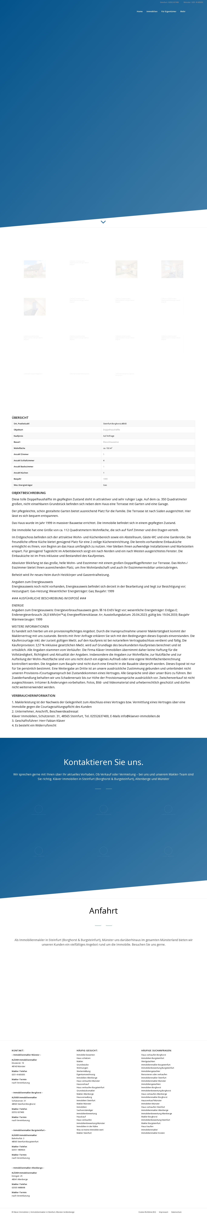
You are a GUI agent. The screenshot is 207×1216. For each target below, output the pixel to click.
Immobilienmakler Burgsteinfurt (155, 1064)
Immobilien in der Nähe (87, 1126)
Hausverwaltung (84, 1097)
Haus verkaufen (84, 1119)
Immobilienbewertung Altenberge (156, 1113)
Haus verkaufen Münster (88, 1081)
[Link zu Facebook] (196, 11)
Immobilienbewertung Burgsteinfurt (157, 1067)
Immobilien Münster (150, 1103)
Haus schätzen (83, 1058)
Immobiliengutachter (150, 1071)
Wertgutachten (148, 1061)
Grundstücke (83, 1064)
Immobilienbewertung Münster (91, 1123)
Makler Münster (84, 1103)
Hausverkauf (83, 1084)
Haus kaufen (147, 1126)
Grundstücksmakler (86, 1090)
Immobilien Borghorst (151, 1087)
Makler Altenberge (85, 1094)
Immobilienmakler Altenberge (154, 1110)
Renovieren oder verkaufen (154, 1074)
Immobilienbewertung (87, 1113)
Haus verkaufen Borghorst (153, 1054)
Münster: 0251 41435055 (193, 2)
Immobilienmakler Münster (153, 1081)
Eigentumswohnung (86, 1074)
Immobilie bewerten (86, 1054)
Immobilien (82, 1107)
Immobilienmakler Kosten (153, 1133)
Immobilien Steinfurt (86, 1100)
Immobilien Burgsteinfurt (152, 1058)
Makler (80, 1061)
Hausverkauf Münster (151, 1100)
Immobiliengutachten (151, 1084)
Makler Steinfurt (84, 1133)
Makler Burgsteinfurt (150, 1123)
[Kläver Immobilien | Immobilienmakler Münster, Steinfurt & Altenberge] (27, 11)
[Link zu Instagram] (200, 11)
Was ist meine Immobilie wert (90, 1129)
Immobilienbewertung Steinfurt (155, 1119)
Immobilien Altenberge (87, 1077)
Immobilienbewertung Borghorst (156, 1090)
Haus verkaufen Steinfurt (153, 1107)
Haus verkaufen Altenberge (154, 1094)
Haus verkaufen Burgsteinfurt (90, 1087)
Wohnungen (82, 1067)
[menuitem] (140, 11)
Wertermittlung (83, 1071)
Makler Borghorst (149, 1116)
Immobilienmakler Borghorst (154, 1097)
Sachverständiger (85, 1110)
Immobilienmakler (149, 1129)
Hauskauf (81, 1116)
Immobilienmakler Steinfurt (153, 1077)
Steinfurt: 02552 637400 (169, 2)
